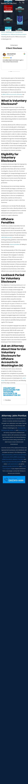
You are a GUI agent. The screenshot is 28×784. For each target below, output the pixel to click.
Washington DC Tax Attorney (14, 32)
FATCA (12, 457)
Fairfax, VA (12, 430)
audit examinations (12, 464)
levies (3, 461)
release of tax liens (18, 459)
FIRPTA (15, 457)
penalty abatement (13, 466)
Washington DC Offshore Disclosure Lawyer (13, 34)
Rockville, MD (21, 428)
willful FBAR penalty (6, 237)
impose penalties (14, 244)
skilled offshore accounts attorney (12, 94)
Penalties (8, 400)
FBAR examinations (7, 454)
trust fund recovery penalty (13, 461)
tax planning (21, 457)
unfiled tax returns (7, 459)
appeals (4, 466)
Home (3, 32)
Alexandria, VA (22, 430)
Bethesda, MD (5, 430)
